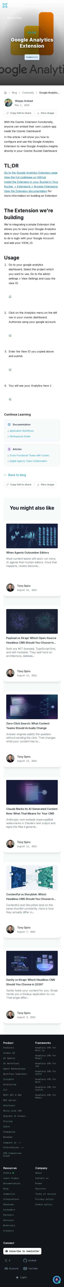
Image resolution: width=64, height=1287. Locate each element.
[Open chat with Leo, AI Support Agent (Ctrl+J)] (57, 1280)
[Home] (5, 92)
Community (28, 92)
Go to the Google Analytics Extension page (30, 172)
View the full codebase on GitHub (25, 177)
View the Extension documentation (25, 191)
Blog (14, 92)
